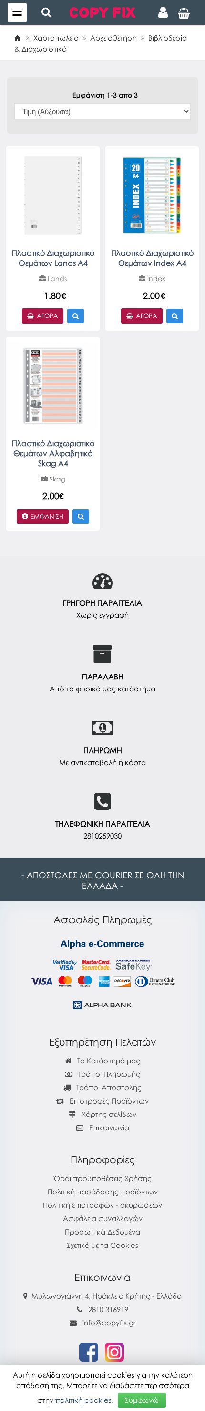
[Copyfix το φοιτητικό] (102, 11)
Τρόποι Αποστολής (108, 1087)
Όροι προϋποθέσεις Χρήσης (103, 1178)
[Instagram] (114, 1351)
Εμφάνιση (47, 516)
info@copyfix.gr (108, 1322)
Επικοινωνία (109, 1127)
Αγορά (47, 315)
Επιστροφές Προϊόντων (108, 1100)
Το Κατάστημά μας (107, 1060)
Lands (56, 278)
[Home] (17, 37)
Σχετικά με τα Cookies (102, 1245)
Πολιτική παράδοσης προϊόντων (103, 1191)
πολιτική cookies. (84, 1400)
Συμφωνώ (142, 1400)
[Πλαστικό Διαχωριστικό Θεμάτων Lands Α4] (53, 194)
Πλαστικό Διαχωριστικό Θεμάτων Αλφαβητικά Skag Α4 (53, 453)
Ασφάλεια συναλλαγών (103, 1218)
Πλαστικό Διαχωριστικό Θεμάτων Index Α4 (152, 258)
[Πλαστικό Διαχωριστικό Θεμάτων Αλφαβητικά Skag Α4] (53, 385)
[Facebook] (88, 1351)
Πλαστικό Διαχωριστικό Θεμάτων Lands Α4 (53, 258)
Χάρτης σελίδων (108, 1114)
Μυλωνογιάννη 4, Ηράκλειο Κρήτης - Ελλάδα (106, 1295)
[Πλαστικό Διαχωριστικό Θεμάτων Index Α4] (152, 194)
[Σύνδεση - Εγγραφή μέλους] (163, 12)
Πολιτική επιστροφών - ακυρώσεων (102, 1205)
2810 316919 (108, 1309)
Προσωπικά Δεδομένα (102, 1231)
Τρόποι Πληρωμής (108, 1074)
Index (155, 278)
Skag (56, 479)
